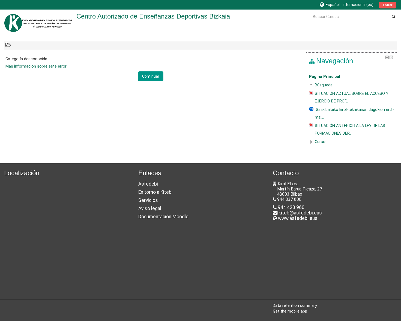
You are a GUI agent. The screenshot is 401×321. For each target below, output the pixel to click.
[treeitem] (351, 77)
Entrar (387, 5)
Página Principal (324, 76)
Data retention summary (295, 305)
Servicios (148, 200)
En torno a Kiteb (155, 192)
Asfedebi (148, 184)
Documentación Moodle (163, 216)
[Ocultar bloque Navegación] (387, 57)
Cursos (321, 142)
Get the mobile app (290, 311)
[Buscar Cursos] (393, 16)
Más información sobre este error (36, 66)
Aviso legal (149, 208)
